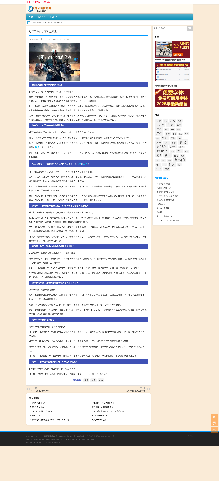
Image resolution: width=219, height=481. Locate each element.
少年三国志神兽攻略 (164, 216)
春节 (183, 142)
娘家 (166, 129)
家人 (85, 163)
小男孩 (190, 436)
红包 (157, 160)
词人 (164, 165)
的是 (176, 155)
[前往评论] (213, 423)
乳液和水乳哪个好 (164, 188)
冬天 (170, 124)
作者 (179, 121)
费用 (179, 165)
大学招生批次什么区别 (39, 403)
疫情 (158, 155)
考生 (163, 160)
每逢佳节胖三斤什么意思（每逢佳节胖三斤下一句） (50, 419)
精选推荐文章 (81, 436)
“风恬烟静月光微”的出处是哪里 (104, 403)
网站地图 (90, 436)
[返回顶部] (213, 429)
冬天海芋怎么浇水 (37, 407)
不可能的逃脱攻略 (164, 184)
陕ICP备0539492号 (107, 436)
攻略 (158, 142)
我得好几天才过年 (37, 415)
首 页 (28, 2)
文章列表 (36, 2)
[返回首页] (213, 417)
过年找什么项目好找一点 (135, 390)
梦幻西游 (162, 151)
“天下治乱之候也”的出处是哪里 (169, 220)
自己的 (179, 159)
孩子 (178, 129)
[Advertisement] (76, 463)
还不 (158, 168)
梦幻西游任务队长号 (100, 415)
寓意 (168, 133)
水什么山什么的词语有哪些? (41, 411)
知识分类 (46, 2)
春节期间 (161, 146)
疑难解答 (97, 436)
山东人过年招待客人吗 (40, 390)
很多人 (165, 137)
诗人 (172, 164)
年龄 (157, 138)
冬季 (179, 125)
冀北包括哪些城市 (164, 208)
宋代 (159, 133)
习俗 (172, 120)
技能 (179, 138)
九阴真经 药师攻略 (99, 419)
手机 (173, 138)
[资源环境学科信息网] (39, 5)
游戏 (179, 151)
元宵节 (160, 125)
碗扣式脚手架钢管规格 (165, 200)
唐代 (159, 129)
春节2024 (37, 22)
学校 (172, 129)
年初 (186, 134)
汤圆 (172, 151)
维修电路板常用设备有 (165, 192)
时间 (174, 142)
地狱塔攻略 (161, 204)
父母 (186, 151)
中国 (165, 121)
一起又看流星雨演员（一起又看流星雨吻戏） (109, 411)
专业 (158, 120)
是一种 (181, 147)
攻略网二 (160, 212)
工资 (180, 134)
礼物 (79, 163)
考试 (169, 160)
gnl (36, 39)
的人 (37, 147)
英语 (158, 165)
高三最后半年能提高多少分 (102, 407)
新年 (167, 142)
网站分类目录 (71, 436)
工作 (174, 133)
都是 (167, 168)
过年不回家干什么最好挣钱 (167, 196)
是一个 (173, 146)
